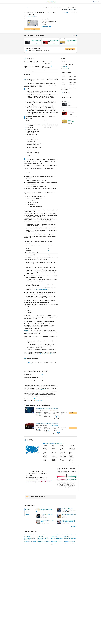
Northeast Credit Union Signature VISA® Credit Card (47, 423)
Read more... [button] (43, 389)
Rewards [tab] (52, 362)
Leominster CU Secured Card (57, 538)
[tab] (30, 509)
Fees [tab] (29, 362)
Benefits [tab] (46, 362)
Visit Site (65, 66)
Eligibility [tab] (34, 362)
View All (75, 35)
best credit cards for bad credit (47, 353)
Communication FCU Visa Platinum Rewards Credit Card (56, 543)
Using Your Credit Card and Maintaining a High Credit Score (68, 509)
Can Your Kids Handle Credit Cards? (46, 515)
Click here (26, 330)
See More (73, 526)
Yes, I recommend (30, 481)
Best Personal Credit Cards (46, 509)
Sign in (94, 1)
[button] (74, 9)
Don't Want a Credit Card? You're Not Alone (69, 515)
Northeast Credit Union (31, 16)
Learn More (36, 43)
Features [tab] (40, 362)
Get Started (32, 29)
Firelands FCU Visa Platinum (70, 538)
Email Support (66, 68)
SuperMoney (38, 398)
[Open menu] (2, 1)
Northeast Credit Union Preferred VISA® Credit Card (47, 408)
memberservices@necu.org (42, 289)
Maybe (37, 481)
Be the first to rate (54, 410)
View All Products (70, 49)
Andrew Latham (38, 400)
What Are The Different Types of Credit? (47, 521)
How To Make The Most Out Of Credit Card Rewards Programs (68, 521)
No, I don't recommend (46, 481)
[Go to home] (50, 1)
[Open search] (98, 2)
